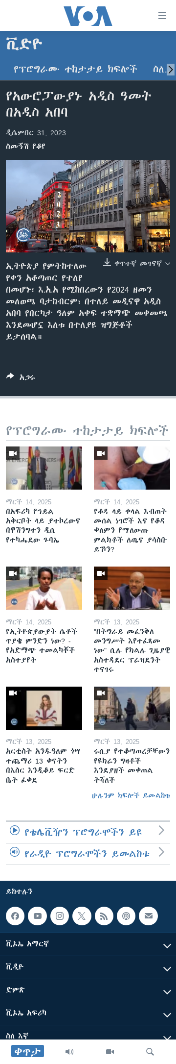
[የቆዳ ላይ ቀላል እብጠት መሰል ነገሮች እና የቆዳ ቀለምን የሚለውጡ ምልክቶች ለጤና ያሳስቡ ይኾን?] (132, 468)
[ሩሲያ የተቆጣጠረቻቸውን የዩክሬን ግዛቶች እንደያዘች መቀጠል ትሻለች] (132, 708)
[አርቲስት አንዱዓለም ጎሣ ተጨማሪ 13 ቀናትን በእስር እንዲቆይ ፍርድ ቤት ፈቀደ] (44, 708)
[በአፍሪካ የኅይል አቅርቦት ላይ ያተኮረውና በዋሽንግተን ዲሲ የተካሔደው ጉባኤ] (44, 468)
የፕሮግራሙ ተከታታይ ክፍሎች (75, 69)
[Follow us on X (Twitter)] (81, 916)
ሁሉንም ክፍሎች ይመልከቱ (131, 795)
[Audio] (69, 1051)
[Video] (110, 1051)
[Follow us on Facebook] (15, 916)
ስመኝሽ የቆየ (25, 146)
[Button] (20, 379)
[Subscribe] (148, 916)
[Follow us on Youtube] (37, 916)
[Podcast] (126, 916)
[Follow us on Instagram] (59, 916)
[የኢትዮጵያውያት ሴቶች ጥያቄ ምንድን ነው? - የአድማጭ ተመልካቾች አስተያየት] (44, 588)
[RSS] (104, 916)
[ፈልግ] (150, 1051)
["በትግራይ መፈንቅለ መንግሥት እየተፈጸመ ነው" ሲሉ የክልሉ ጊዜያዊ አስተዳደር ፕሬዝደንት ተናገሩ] (132, 588)
